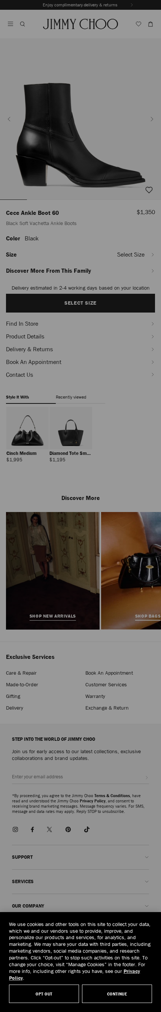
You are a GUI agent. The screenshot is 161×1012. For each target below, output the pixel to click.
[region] (80, 962)
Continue (117, 994)
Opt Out (44, 994)
